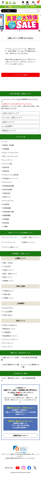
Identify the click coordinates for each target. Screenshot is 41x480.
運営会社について (8, 130)
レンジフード (7, 160)
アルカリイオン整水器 (10, 175)
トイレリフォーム (9, 242)
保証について (7, 277)
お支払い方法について (10, 113)
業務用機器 (7, 215)
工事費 (5, 226)
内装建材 (6, 219)
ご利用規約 (7, 332)
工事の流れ (7, 294)
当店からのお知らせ (10, 325)
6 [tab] (26, 31)
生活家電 (6, 204)
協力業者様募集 (28, 378)
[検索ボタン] (38, 10)
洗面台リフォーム (29, 242)
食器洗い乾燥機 (8, 145)
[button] (20, 449)
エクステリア (7, 182)
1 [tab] (16, 31)
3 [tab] (20, 31)
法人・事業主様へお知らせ (10, 379)
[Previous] (1, 31)
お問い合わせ (7, 315)
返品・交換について (10, 273)
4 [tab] (22, 31)
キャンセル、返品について (11, 117)
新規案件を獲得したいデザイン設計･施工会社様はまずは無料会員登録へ (20, 424)
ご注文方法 (7, 266)
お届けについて (7, 122)
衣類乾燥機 (7, 208)
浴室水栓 (6, 167)
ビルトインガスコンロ (10, 152)
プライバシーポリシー (10, 339)
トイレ (5, 141)
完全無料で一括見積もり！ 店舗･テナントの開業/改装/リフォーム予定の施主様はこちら (20, 411)
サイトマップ (7, 347)
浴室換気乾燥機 (8, 186)
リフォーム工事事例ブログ (30, 366)
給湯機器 (6, 149)
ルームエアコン (8, 200)
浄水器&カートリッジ (10, 178)
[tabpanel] (20, 21)
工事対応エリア (8, 291)
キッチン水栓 (7, 164)
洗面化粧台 (7, 193)
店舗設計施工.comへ (20, 435)
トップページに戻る (20, 75)
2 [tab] (18, 31)
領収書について (8, 281)
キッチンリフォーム (10, 237)
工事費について (8, 298)
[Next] (39, 31)
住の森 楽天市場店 (29, 357)
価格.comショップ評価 (10, 357)
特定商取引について (10, 336)
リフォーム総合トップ (10, 247)
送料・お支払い (8, 263)
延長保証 (6, 223)
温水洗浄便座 (7, 189)
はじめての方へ (8, 308)
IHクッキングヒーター (10, 156)
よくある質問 (6, 126)
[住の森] (10, 2)
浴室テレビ (7, 197)
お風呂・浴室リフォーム (31, 237)
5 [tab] (24, 31)
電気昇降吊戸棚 (8, 212)
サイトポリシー (8, 343)
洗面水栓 (6, 171)
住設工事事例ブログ (10, 364)
